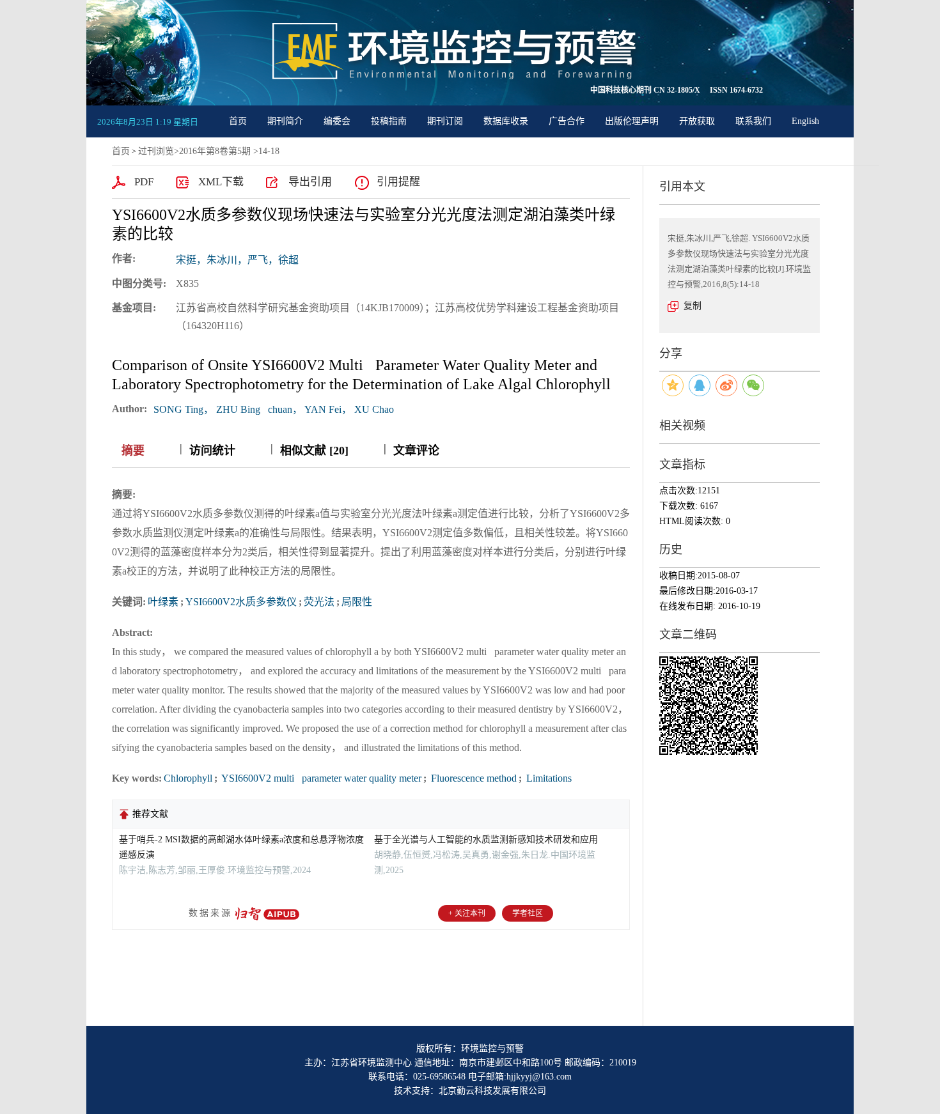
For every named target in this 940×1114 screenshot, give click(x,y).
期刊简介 (285, 121)
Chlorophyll (188, 778)
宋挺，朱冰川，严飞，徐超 (237, 259)
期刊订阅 (445, 121)
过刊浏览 (156, 151)
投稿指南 (389, 121)
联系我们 (753, 121)
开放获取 (697, 121)
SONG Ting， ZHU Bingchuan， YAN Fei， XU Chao (273, 409)
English (805, 121)
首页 (238, 121)
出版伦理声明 (632, 121)
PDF (143, 182)
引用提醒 (398, 182)
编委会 (337, 121)
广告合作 (566, 121)
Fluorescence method (472, 778)
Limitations (548, 778)
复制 (692, 306)
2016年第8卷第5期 (215, 151)
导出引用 (310, 182)
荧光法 (319, 601)
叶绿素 (163, 601)
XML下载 (221, 182)
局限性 (356, 601)
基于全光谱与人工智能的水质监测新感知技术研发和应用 (486, 839)
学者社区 (527, 913)
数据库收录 (505, 121)
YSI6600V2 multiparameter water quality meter (320, 778)
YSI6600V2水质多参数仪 (241, 601)
